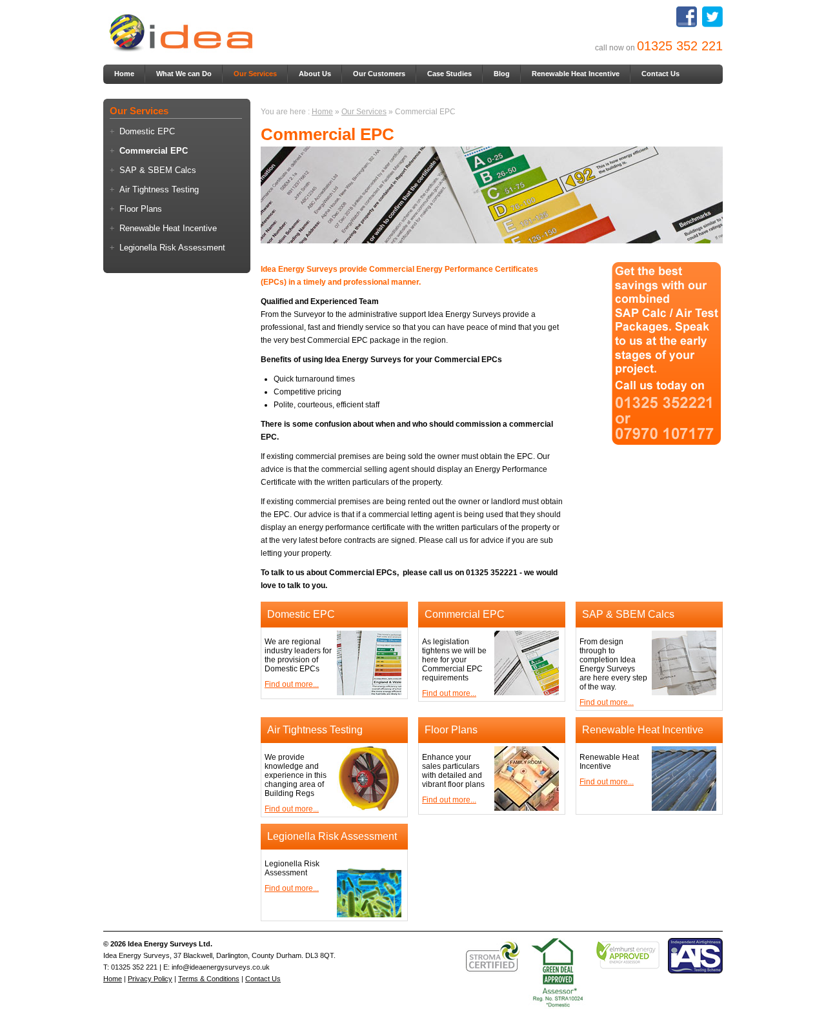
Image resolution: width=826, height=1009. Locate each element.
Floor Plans (140, 209)
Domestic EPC (147, 131)
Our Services (255, 73)
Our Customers (379, 73)
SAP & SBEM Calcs (157, 170)
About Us (315, 73)
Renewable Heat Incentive (576, 73)
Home (124, 73)
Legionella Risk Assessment (172, 247)
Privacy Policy (150, 979)
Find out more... (292, 684)
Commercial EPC (153, 151)
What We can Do (184, 73)
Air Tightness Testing (159, 189)
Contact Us (660, 73)
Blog (502, 73)
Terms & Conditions (208, 979)
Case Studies (449, 73)
